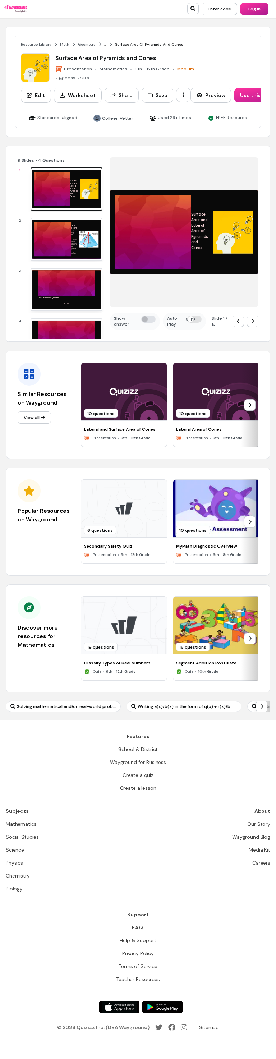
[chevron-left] (238, 321)
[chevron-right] (252, 321)
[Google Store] (162, 1007)
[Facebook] (171, 1027)
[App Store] (119, 1007)
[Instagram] (184, 1027)
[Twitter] (158, 1027)
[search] (193, 8)
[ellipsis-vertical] (183, 95)
